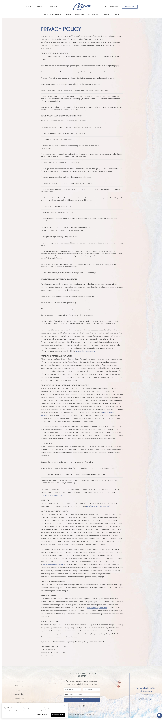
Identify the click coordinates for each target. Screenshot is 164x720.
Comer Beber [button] (79, 15)
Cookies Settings (41, 714)
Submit (82, 700)
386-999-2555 (114, 6)
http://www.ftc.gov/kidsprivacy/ (97, 506)
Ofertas (67, 15)
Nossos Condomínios (51, 15)
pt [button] (106, 6)
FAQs (19, 702)
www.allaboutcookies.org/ (85, 351)
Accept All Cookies (58, 714)
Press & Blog (18, 686)
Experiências (117, 15)
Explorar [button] (105, 15)
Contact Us (19, 682)
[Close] (65, 705)
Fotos (28, 6)
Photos (18, 690)
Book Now (129, 6)
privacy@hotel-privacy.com (53, 495)
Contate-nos (53, 6)
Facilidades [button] (93, 15)
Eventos (39, 6)
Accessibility (18, 694)
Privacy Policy (18, 698)
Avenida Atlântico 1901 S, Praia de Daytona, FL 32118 (145, 691)
